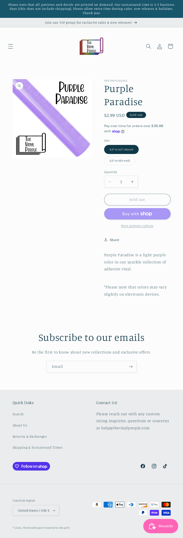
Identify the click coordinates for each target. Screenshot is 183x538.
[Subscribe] (130, 367)
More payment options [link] (137, 225)
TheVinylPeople (32, 527)
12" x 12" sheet (124, 150)
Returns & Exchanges (30, 436)
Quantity (110, 172)
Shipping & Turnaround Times (38, 447)
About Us (20, 425)
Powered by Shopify (57, 527)
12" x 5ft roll (122, 161)
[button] (10, 46)
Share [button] (114, 240)
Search (18, 414)
